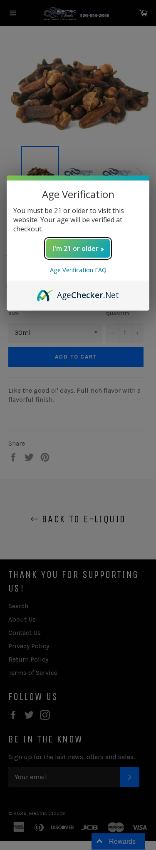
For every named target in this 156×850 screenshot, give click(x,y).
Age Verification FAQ (78, 270)
